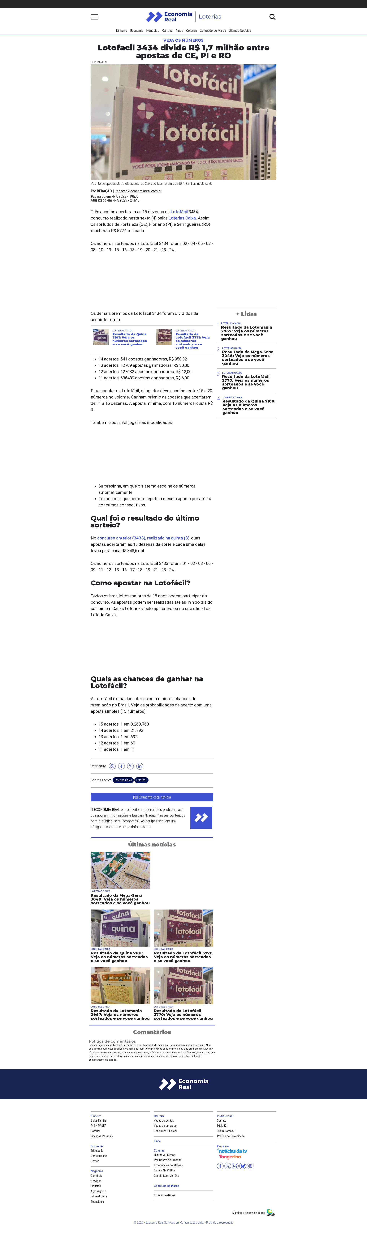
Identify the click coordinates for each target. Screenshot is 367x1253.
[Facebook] (220, 1166)
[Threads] (235, 1166)
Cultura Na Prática (164, 1170)
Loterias (96, 1131)
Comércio (96, 1176)
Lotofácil (179, 211)
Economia (136, 30)
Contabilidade (99, 1156)
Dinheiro (121, 30)
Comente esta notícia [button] (155, 797)
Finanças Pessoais (102, 1136)
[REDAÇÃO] (201, 817)
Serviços (96, 1181)
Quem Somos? (225, 1131)
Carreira (167, 30)
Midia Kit (222, 1125)
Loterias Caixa (182, 218)
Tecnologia (97, 1202)
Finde (179, 30)
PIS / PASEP (98, 1125)
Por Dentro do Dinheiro (168, 1160)
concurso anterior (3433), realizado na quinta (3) (143, 538)
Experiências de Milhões (168, 1165)
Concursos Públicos (166, 1131)
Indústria (96, 1186)
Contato (221, 1120)
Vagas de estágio (164, 1120)
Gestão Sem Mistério (166, 1176)
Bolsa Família (98, 1120)
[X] (227, 1166)
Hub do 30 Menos (164, 1155)
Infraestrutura (99, 1196)
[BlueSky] (242, 1166)
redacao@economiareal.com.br (138, 191)
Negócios (152, 30)
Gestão (95, 1161)
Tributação (97, 1151)
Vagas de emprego (165, 1125)
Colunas (191, 30)
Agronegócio (98, 1191)
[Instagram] (249, 1166)
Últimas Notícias (240, 30)
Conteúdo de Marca (213, 30)
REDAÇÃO (104, 191)
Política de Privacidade (231, 1136)
